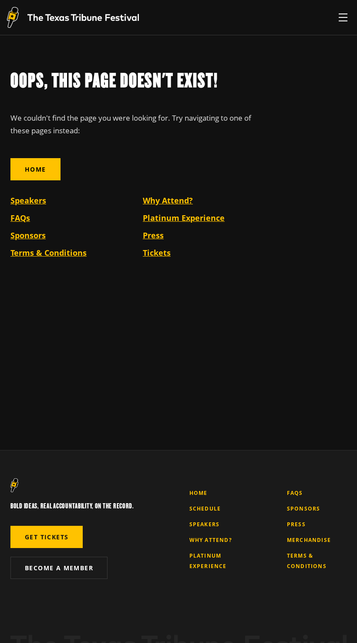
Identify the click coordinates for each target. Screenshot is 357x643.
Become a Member (59, 568)
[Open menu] (343, 17)
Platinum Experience (184, 218)
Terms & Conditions (48, 252)
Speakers (28, 200)
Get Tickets (46, 537)
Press (153, 235)
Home (35, 169)
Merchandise (309, 540)
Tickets (157, 252)
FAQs (20, 218)
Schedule (205, 508)
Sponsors (28, 235)
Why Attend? (168, 200)
